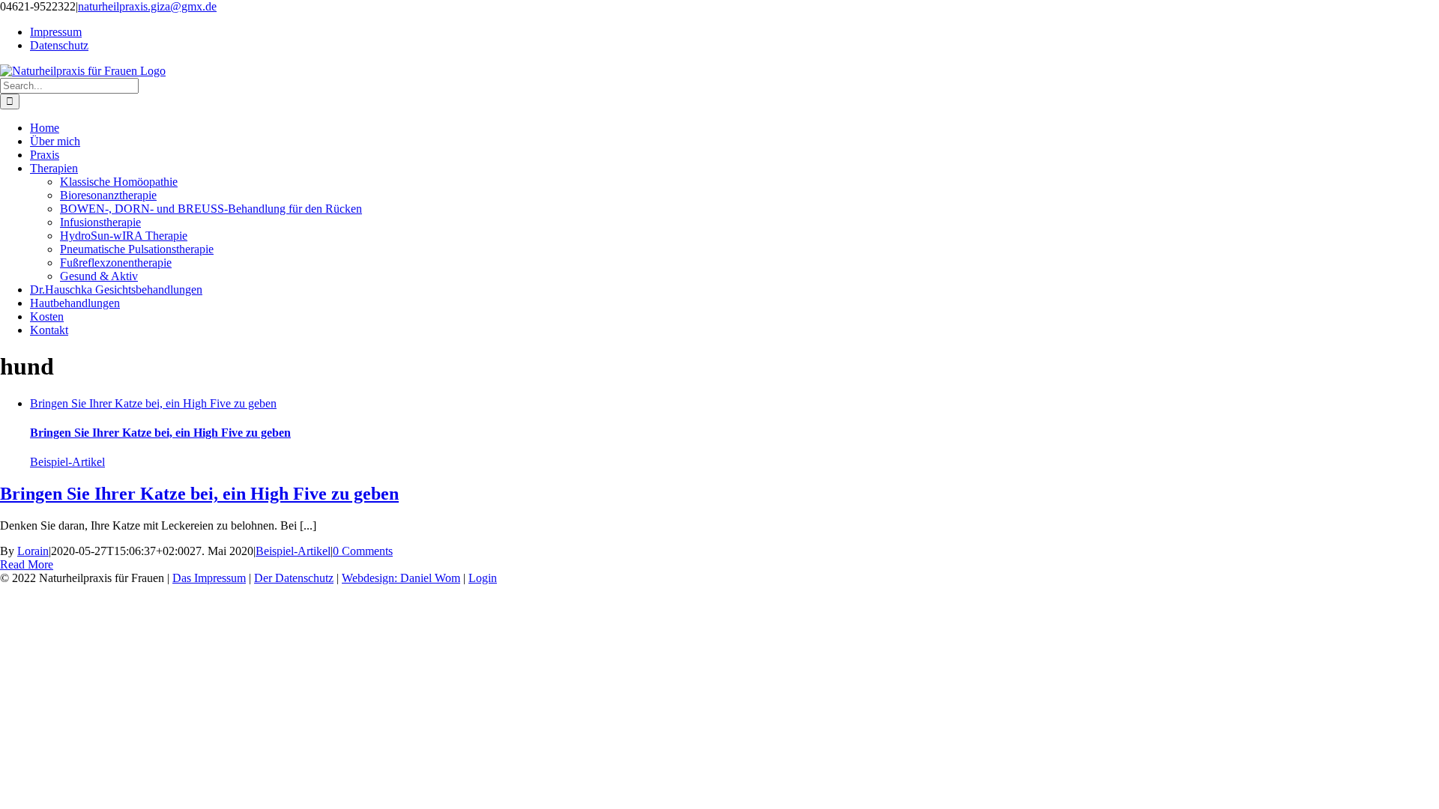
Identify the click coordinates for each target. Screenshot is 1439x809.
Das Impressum (209, 578)
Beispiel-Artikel (67, 461)
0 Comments (363, 551)
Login (482, 578)
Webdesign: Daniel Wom (401, 578)
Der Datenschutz (294, 578)
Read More (26, 564)
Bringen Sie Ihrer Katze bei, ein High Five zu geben (153, 403)
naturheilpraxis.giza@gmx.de (147, 6)
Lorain (33, 551)
